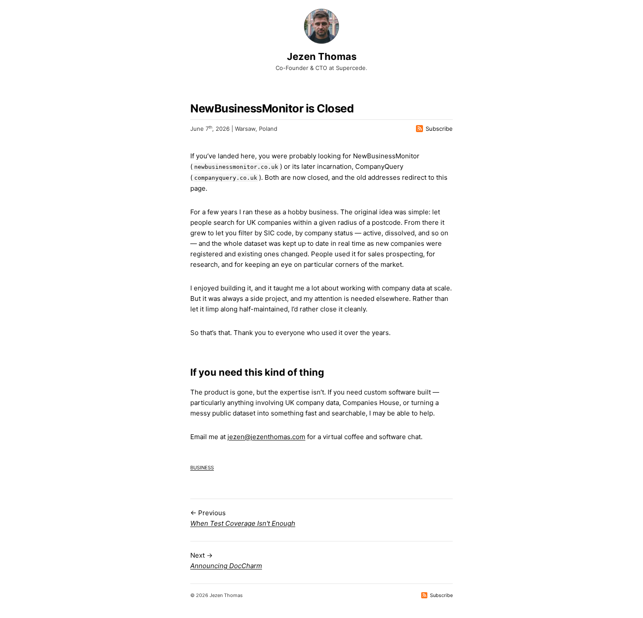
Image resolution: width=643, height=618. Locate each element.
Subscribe (439, 128)
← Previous (242, 518)
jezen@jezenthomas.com (266, 437)
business (202, 467)
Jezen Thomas (321, 56)
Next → (226, 560)
